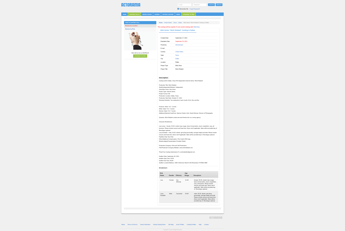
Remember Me (184, 9)
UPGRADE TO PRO (188, 14)
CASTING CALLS (134, 14)
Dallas (180, 22)
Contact (206, 224)
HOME (124, 14)
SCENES (157, 14)
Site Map (170, 224)
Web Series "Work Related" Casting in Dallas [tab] (177, 30)
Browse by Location (131, 25)
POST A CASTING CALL (132, 22)
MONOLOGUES (147, 14)
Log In (211, 4)
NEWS (178, 14)
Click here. (196, 27)
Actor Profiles (180, 224)
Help (200, 224)
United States (168, 22)
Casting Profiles (191, 224)
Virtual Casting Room (159, 224)
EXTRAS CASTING (167, 14)
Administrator (179, 45)
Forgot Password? (195, 9)
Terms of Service (132, 224)
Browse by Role (130, 29)
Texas (175, 22)
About (123, 224)
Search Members (145, 224)
